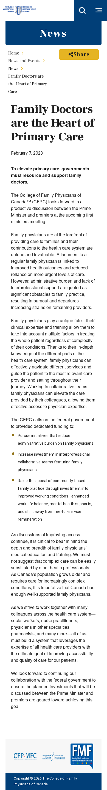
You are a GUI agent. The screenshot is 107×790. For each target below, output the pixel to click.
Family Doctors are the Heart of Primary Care (27, 83)
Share (81, 54)
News (13, 68)
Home (13, 53)
